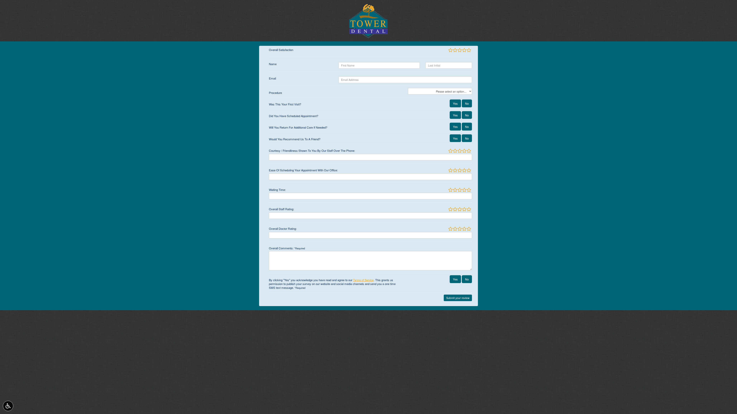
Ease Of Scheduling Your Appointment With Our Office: (303, 170)
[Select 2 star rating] (455, 50)
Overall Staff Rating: (281, 209)
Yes (455, 103)
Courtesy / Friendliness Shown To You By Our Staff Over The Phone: (312, 151)
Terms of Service (363, 280)
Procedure (275, 93)
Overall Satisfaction (281, 50)
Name (273, 64)
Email (272, 78)
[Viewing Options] (8, 406)
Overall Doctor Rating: (283, 229)
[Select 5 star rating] (468, 50)
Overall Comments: (287, 248)
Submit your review (457, 298)
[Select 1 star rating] (450, 50)
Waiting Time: (277, 190)
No (467, 103)
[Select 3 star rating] (459, 50)
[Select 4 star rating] (464, 50)
